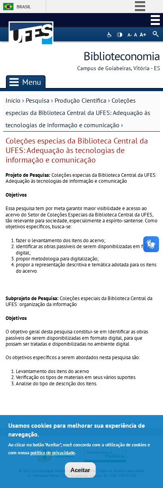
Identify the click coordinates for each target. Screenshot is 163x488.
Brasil (24, 7)
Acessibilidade (110, 34)
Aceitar (80, 470)
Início (13, 100)
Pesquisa (37, 100)
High (119, 35)
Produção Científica (80, 100)
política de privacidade (52, 452)
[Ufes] (31, 29)
